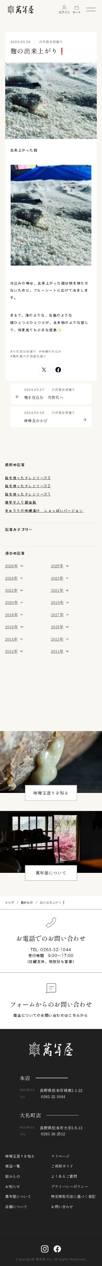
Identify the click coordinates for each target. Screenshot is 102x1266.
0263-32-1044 (56, 950)
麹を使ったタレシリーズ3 (28, 478)
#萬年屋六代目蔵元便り (28, 356)
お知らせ (12, 1186)
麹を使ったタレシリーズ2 (28, 486)
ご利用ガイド (62, 1166)
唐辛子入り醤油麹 (21, 502)
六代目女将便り (51, 41)
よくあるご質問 (64, 1176)
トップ (9, 902)
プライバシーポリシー (69, 1186)
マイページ (60, 1156)
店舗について (16, 1206)
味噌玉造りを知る (51, 793)
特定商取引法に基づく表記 (73, 1196)
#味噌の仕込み (50, 351)
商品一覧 (12, 1166)
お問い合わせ (62, 1206)
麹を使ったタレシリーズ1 (28, 494)
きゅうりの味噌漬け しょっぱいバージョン (44, 510)
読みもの (27, 902)
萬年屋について (51, 873)
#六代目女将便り (23, 351)
